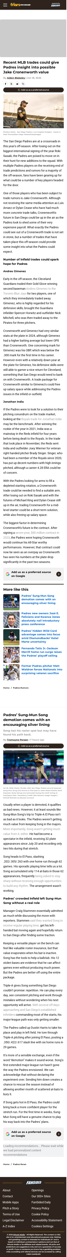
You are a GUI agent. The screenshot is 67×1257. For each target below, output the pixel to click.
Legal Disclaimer (13, 1220)
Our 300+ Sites (41, 1196)
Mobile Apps (11, 1202)
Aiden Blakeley (16, 77)
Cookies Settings (42, 1226)
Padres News (19, 1164)
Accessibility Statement (47, 1220)
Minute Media (19, 1235)
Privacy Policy (40, 1208)
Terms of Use (11, 1214)
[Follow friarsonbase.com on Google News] (58, 574)
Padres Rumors (20, 688)
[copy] (23, 84)
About (6, 1190)
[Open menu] (5, 5)
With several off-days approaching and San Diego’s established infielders (31, 1009)
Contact (8, 1196)
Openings (38, 1190)
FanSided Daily (41, 1202)
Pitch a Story (11, 1208)
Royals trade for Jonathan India (41, 419)
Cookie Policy (40, 1214)
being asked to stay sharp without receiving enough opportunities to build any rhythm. (32, 880)
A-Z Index (9, 1226)
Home (6, 688)
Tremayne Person (17, 739)
